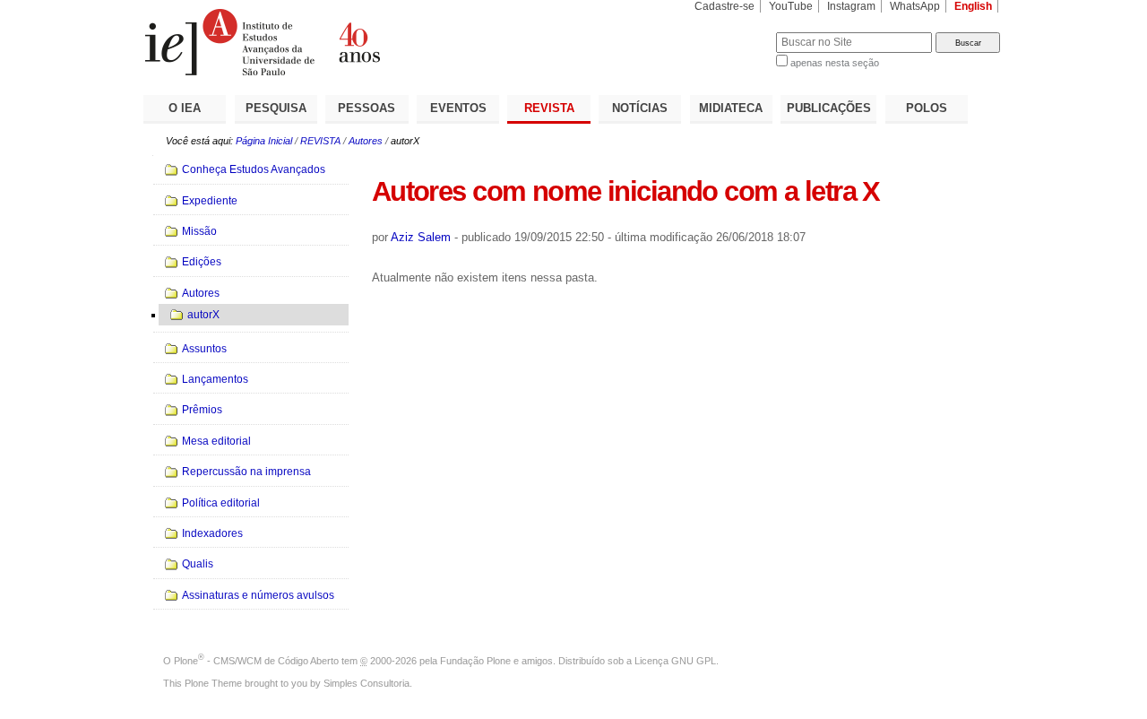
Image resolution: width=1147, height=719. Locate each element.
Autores (366, 140)
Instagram (851, 6)
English (973, 6)
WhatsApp (915, 6)
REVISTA (549, 108)
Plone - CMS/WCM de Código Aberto (256, 660)
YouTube (791, 6)
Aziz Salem (421, 237)
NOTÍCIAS (640, 108)
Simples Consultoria (366, 683)
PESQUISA (276, 108)
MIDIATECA (731, 108)
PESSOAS (366, 108)
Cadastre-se (724, 6)
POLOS (926, 108)
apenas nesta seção (834, 62)
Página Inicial (264, 140)
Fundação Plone (475, 660)
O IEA (184, 108)
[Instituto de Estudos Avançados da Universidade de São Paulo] (358, 42)
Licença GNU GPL (675, 660)
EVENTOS (458, 108)
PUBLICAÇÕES (829, 108)
